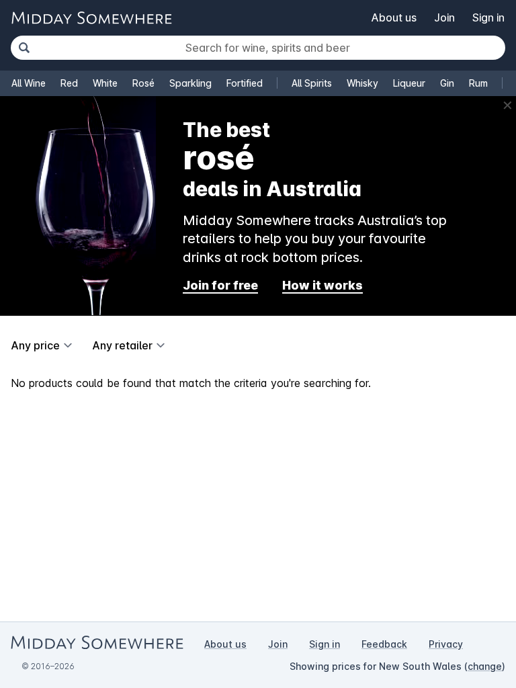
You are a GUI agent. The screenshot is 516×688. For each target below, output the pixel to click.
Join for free (220, 285)
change (485, 666)
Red (69, 83)
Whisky (362, 83)
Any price (35, 345)
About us (394, 17)
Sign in (488, 17)
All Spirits (312, 83)
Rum (478, 83)
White (105, 83)
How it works (322, 285)
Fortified (244, 83)
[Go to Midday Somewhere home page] (91, 17)
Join (444, 17)
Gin (447, 83)
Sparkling (190, 83)
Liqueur (409, 83)
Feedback (384, 644)
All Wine (28, 83)
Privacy (446, 644)
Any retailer (122, 345)
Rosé (143, 83)
